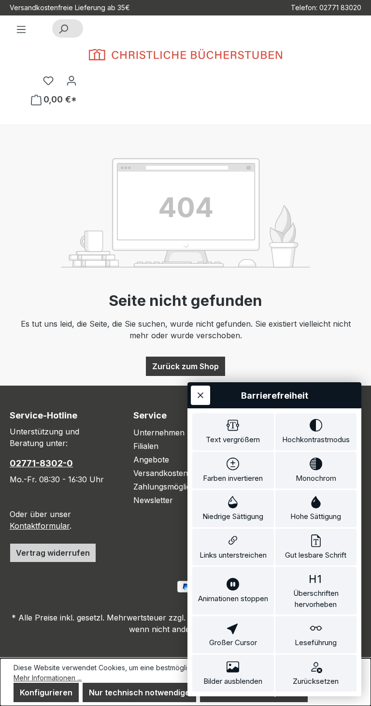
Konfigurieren (46, 692)
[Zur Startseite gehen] (185, 55)
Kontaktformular (40, 526)
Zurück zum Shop (185, 366)
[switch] (233, 431)
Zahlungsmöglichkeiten (175, 486)
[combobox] (78, 28)
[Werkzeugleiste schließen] (200, 395)
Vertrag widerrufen (53, 553)
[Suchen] (63, 28)
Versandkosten (160, 473)
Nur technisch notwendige (139, 692)
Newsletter (153, 500)
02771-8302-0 (41, 463)
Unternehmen (159, 432)
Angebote (151, 459)
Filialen (145, 446)
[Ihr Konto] (71, 80)
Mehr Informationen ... (48, 678)
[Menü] (21, 29)
